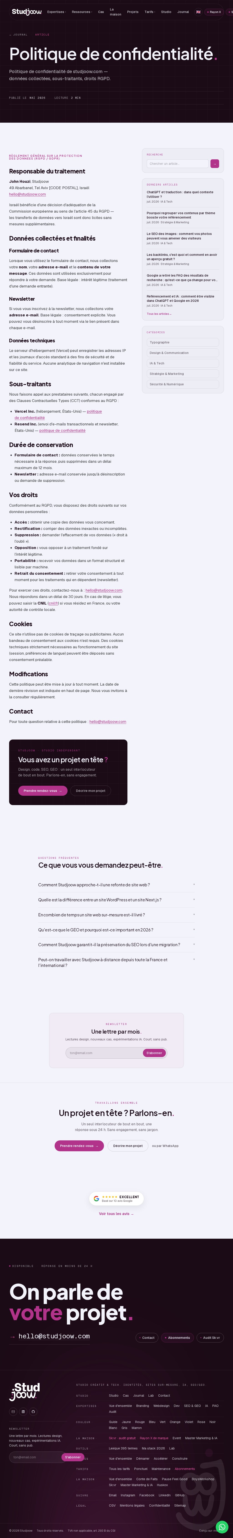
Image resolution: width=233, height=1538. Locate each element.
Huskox (162, 1485)
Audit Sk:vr (211, 1338)
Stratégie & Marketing (167, 374)
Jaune (126, 1422)
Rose (201, 1422)
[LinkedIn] (23, 1412)
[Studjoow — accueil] (27, 12)
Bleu (152, 1422)
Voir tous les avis (116, 1213)
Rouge (140, 1422)
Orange (175, 1422)
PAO (215, 1406)
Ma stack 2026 (153, 1448)
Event (177, 1438)
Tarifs (149, 12)
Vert (162, 1422)
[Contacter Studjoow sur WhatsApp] (222, 1527)
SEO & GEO (192, 1406)
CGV (112, 1505)
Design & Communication (169, 353)
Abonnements (179, 1338)
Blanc (113, 1428)
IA (206, 1406)
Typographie (160, 342)
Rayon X (215, 12)
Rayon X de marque (154, 1438)
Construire (179, 1459)
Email (112, 1495)
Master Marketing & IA (201, 1438)
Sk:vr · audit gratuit (122, 1438)
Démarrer (142, 1459)
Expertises (56, 12)
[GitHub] (33, 1412)
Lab (151, 1395)
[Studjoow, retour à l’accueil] (24, 1392)
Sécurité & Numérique (167, 384)
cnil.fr (53, 603)
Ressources (82, 12)
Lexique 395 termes (123, 1448)
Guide (113, 1422)
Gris (124, 1428)
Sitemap (180, 1505)
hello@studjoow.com (27, 194)
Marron (137, 1428)
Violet (189, 1422)
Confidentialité (159, 1505)
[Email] (13, 1412)
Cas (101, 12)
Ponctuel (140, 1469)
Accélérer (161, 1459)
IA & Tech (157, 363)
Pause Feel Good (174, 1479)
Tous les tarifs (119, 1469)
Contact (148, 1338)
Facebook (146, 1495)
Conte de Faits (147, 1479)
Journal (183, 12)
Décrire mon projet (90, 791)
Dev (177, 1406)
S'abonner (154, 1053)
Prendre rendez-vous (43, 791)
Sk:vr (112, 1485)
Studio (166, 12)
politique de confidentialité (62, 430)
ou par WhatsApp (165, 1146)
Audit (112, 1412)
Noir (213, 1422)
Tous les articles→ (159, 314)
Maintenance (161, 1469)
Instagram (128, 1495)
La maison (115, 11)
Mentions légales (132, 1505)
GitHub (180, 1495)
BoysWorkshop (203, 1479)
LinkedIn (165, 1495)
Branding (142, 1406)
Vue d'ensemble (120, 1406)
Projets (133, 12)
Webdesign (161, 1406)
